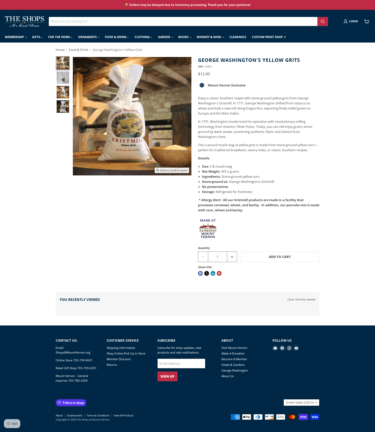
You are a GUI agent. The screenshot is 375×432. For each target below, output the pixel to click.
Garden (164, 37)
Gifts (36, 37)
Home (60, 50)
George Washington (234, 370)
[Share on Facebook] (200, 273)
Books (183, 37)
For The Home (59, 37)
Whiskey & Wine (209, 37)
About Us (227, 376)
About (59, 415)
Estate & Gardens (233, 365)
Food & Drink (116, 37)
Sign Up (167, 376)
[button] (351, 21)
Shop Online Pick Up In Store (126, 353)
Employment (74, 415)
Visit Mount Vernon (234, 348)
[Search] (322, 21)
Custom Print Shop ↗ (269, 37)
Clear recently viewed (301, 299)
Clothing (143, 37)
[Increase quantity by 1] (232, 257)
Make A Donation (233, 353)
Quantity (204, 248)
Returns (112, 365)
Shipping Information (121, 348)
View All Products (124, 415)
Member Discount (119, 359)
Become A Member (234, 359)
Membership (15, 37)
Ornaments (87, 37)
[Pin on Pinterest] (219, 273)
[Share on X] (206, 273)
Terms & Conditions (98, 415)
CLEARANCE (237, 37)
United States (299, 402)
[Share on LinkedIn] (213, 273)
